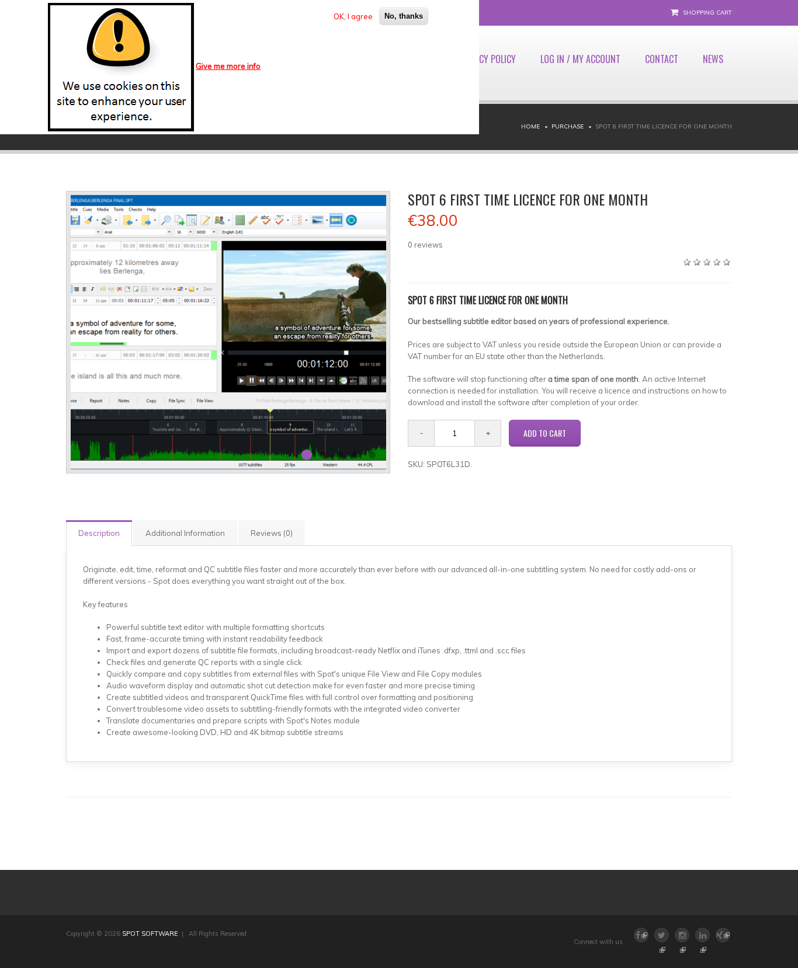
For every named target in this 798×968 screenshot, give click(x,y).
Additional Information (185, 533)
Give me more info (228, 66)
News (713, 59)
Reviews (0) (272, 533)
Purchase (567, 126)
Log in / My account (580, 59)
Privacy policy (487, 59)
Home (530, 126)
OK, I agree (353, 16)
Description (99, 533)
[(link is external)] (661, 935)
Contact (661, 59)
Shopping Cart (707, 12)
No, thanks (403, 16)
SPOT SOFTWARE (150, 933)
